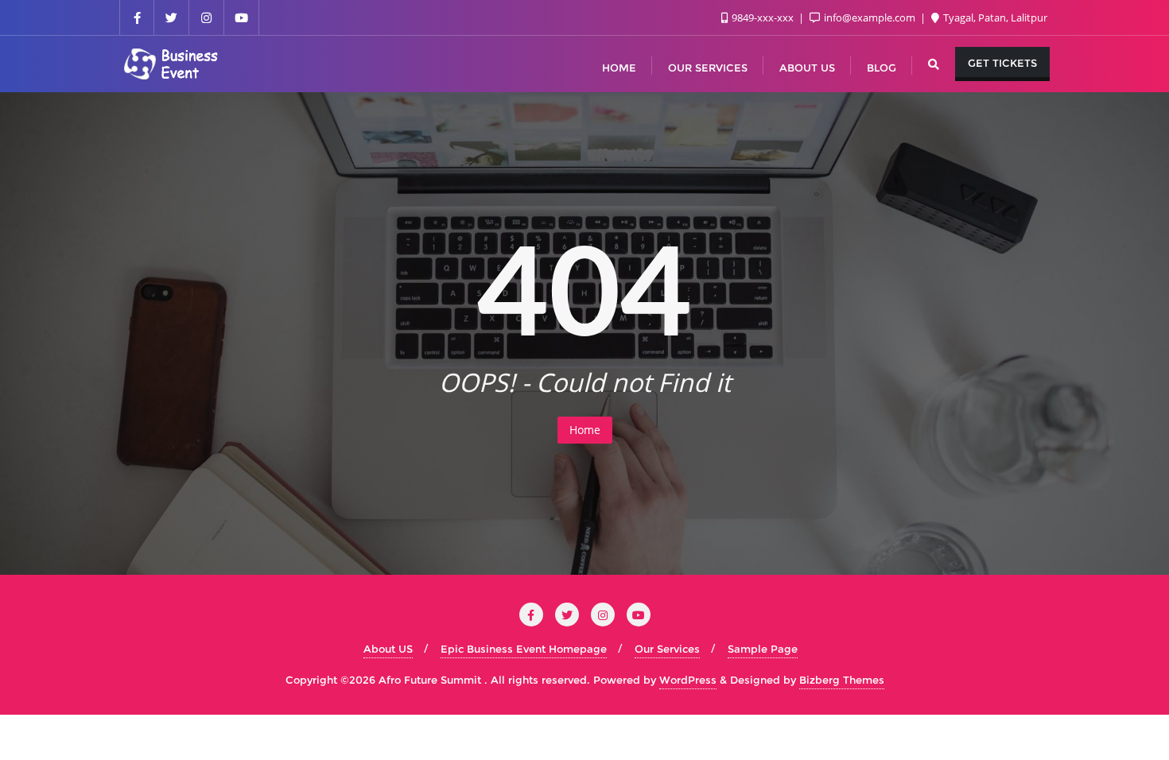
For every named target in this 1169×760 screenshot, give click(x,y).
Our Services (667, 648)
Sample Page (763, 648)
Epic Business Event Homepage (524, 648)
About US (388, 648)
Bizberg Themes (841, 679)
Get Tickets (1002, 62)
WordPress (688, 679)
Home (584, 429)
